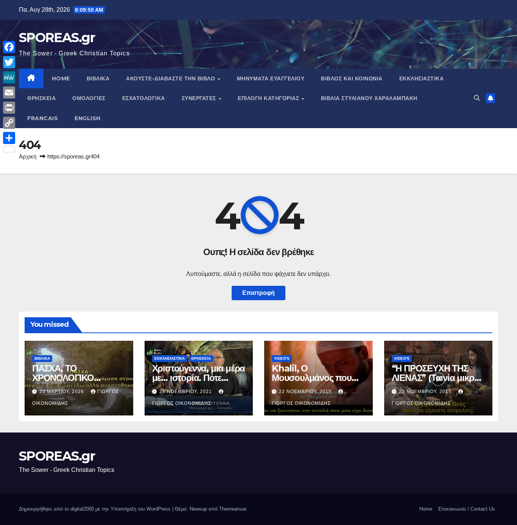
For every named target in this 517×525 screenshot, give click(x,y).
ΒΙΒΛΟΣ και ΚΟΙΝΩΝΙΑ (352, 78)
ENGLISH (88, 118)
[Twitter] (9, 62)
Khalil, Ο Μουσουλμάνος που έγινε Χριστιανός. (312, 378)
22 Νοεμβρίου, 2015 (306, 391)
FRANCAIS (42, 118)
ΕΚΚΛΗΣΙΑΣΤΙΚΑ (421, 78)
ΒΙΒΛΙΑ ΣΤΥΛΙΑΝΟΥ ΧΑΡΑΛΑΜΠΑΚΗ (369, 98)
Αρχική (27, 156)
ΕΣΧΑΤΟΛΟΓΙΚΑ (143, 98)
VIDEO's (282, 358)
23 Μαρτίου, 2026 (62, 391)
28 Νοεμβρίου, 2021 (186, 391)
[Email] (9, 92)
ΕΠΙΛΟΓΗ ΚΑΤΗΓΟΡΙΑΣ (269, 98)
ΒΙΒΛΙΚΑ (98, 78)
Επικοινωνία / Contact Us (466, 509)
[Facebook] (9, 47)
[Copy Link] (9, 122)
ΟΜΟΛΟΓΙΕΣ (89, 98)
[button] (477, 98)
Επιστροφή (258, 293)
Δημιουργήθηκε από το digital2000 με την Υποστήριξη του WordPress (95, 509)
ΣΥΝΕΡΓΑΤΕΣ (200, 98)
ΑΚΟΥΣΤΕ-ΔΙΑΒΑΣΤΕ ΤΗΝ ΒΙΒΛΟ (171, 78)
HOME (61, 78)
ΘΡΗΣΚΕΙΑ (41, 98)
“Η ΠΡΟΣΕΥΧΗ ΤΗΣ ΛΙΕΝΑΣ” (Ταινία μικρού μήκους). (438, 378)
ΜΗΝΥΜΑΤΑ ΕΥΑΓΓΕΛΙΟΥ (271, 78)
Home (425, 509)
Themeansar (232, 509)
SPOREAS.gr (57, 37)
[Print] (9, 107)
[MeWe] (9, 77)
